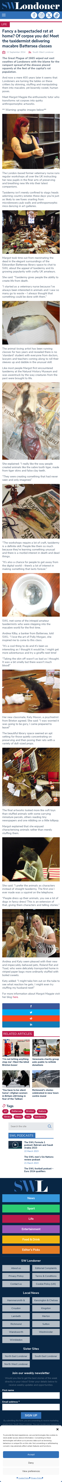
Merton (46, 1316)
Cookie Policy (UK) (46, 1284)
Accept (31, 1454)
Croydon (16, 1308)
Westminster (46, 1332)
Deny (31, 1462)
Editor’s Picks (31, 1250)
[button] (57, 1429)
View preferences (31, 1471)
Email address (11, 1402)
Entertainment (31, 1229)
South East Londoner (46, 1356)
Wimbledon (16, 1340)
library (7, 1116)
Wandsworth (16, 1332)
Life (4, 24)
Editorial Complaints (46, 1268)
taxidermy (40, 1116)
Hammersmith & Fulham (16, 1301)
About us (16, 1268)
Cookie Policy (23, 1478)
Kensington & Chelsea (46, 1300)
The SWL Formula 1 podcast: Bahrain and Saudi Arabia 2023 (38, 1145)
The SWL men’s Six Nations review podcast (38, 1158)
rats (28, 1116)
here (15, 997)
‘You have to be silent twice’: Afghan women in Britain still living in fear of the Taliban (14, 1094)
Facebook (34, 15)
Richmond (16, 1324)
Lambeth (16, 1316)
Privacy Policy (36, 1478)
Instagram (41, 15)
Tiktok (56, 15)
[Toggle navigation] (4, 15)
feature (42, 1111)
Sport (31, 1209)
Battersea (17, 1111)
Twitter (49, 15)
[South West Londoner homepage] (31, 5)
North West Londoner (16, 1364)
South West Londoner (43, 52)
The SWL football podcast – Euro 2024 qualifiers (38, 1170)
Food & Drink (31, 1239)
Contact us (16, 1284)
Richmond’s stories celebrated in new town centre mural (45, 1093)
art (5, 1111)
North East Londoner (16, 1356)
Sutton (46, 1324)
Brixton (30, 1111)
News (18, 1116)
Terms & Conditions (46, 1276)
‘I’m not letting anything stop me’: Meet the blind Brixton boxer (15, 1062)
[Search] (50, 1126)
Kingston (46, 1308)
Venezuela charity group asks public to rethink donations (45, 1062)
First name (8, 1390)
